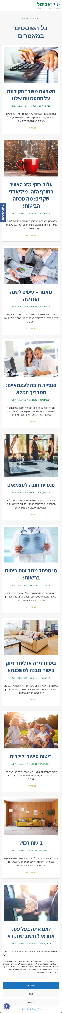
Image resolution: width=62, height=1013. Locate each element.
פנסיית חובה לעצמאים (31, 484)
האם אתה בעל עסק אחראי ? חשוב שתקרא (31, 932)
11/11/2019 (44, 585)
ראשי (38, 18)
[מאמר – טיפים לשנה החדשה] (31, 266)
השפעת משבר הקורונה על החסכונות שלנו (31, 95)
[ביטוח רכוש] (31, 816)
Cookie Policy (37, 1009)
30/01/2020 (45, 213)
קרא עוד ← (31, 127)
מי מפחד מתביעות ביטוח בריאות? (31, 574)
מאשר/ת (31, 985)
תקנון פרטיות (26, 1009)
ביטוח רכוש (31, 842)
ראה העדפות (31, 1002)
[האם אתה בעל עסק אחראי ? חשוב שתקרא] (31, 903)
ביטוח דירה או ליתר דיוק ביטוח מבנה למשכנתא (31, 666)
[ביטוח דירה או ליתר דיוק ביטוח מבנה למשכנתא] (31, 637)
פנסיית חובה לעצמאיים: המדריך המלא (31, 389)
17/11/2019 (45, 492)
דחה (31, 993)
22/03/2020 (44, 105)
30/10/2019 (45, 764)
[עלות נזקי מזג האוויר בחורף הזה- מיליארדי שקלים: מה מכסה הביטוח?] (31, 158)
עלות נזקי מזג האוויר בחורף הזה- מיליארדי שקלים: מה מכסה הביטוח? (31, 195)
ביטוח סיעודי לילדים (31, 756)
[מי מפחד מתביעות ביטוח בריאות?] (31, 544)
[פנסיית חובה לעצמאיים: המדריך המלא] (31, 359)
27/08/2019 (45, 850)
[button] (4, 955)
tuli (13, 105)
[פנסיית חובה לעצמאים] (31, 455)
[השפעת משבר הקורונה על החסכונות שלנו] (31, 65)
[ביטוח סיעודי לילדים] (31, 730)
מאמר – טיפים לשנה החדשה (31, 295)
